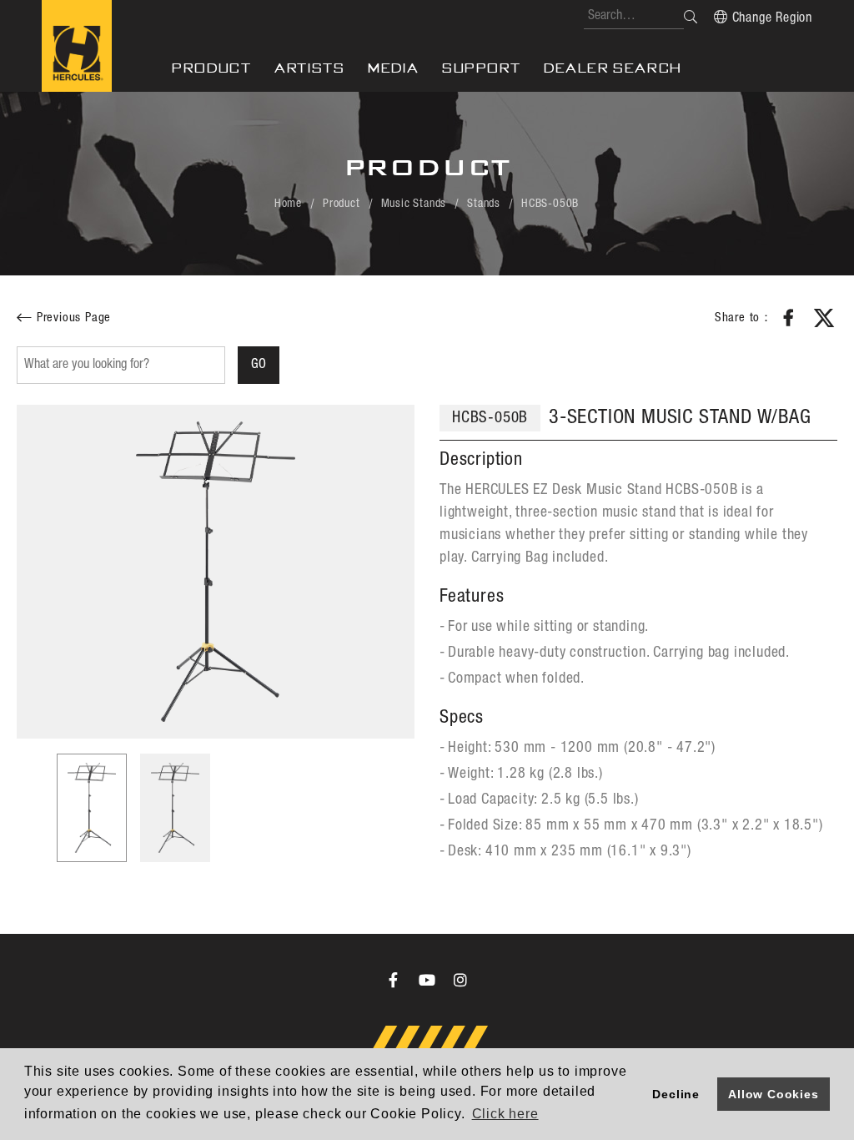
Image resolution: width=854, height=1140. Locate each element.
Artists (309, 68)
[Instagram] (460, 979)
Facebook (789, 318)
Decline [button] (676, 1094)
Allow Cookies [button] (773, 1094)
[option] (215, 572)
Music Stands (414, 204)
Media (393, 68)
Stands (483, 204)
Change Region (772, 18)
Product (211, 68)
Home (288, 204)
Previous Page (74, 318)
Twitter (824, 318)
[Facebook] (393, 979)
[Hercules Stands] (77, 46)
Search (690, 16)
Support (481, 68)
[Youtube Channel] (427, 979)
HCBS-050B (550, 204)
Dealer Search (613, 68)
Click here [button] (505, 1114)
